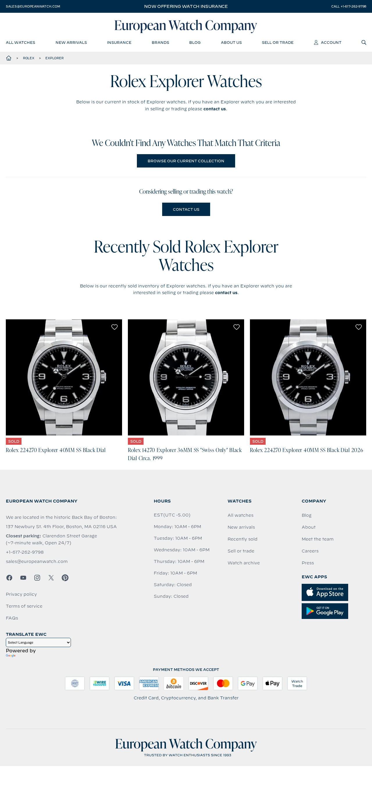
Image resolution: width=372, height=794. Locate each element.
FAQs (12, 618)
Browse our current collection (186, 161)
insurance (119, 42)
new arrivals (71, 42)
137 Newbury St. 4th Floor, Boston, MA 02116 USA (61, 526)
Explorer (54, 58)
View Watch (64, 377)
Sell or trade (241, 551)
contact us (214, 109)
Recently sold (242, 539)
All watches (240, 515)
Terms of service (24, 606)
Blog (307, 515)
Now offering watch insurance (186, 6)
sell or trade (278, 42)
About (309, 527)
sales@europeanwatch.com (33, 6)
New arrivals (241, 527)
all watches (20, 42)
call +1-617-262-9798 (348, 6)
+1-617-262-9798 (25, 552)
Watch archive (244, 563)
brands (160, 42)
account (331, 42)
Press (308, 563)
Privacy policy (21, 594)
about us (231, 42)
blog (195, 42)
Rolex (28, 58)
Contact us (186, 209)
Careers (310, 551)
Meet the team (318, 539)
